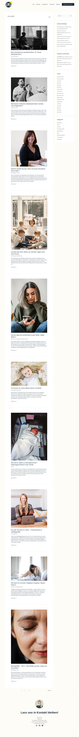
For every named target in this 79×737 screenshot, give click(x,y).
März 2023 (59, 112)
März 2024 (59, 87)
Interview (16, 56)
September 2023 (60, 99)
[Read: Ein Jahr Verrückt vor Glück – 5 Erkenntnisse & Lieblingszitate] (29, 508)
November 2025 (60, 76)
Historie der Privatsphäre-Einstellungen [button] (39, 721)
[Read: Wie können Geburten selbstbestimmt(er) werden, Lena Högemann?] (29, 89)
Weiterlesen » (14, 66)
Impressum (39, 718)
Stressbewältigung (61, 135)
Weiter (50, 690)
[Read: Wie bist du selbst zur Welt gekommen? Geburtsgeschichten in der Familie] (29, 436)
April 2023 (59, 110)
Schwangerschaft (18, 586)
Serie (58, 133)
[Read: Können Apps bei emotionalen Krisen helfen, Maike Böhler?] (29, 305)
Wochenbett (18, 390)
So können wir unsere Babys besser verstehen (26, 388)
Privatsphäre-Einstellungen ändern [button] (39, 720)
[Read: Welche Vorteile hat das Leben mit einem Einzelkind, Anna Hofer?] (29, 148)
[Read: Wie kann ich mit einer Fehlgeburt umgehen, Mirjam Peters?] (29, 568)
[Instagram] (36, 725)
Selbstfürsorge (19, 255)
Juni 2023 (59, 105)
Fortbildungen (45, 4)
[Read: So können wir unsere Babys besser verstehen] (29, 373)
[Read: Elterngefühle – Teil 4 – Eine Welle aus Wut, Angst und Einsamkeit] (29, 636)
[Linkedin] (42, 725)
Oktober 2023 (60, 97)
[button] (68, 4)
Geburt (12, 56)
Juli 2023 (59, 103)
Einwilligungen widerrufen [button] (39, 723)
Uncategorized (14, 533)
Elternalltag (13, 172)
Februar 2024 (60, 89)
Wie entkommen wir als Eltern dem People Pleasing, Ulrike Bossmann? (64, 58)
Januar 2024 (59, 91)
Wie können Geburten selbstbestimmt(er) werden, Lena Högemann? (63, 32)
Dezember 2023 (60, 93)
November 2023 (60, 95)
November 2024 (60, 78)
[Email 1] (39, 725)
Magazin (58, 4)
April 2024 (59, 85)
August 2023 (59, 101)
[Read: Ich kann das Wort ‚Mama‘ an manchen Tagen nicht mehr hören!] (29, 222)
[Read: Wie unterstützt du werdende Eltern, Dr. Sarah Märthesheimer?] (29, 37)
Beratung (38, 4)
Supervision (52, 4)
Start (33, 4)
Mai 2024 (59, 83)
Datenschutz (39, 717)
